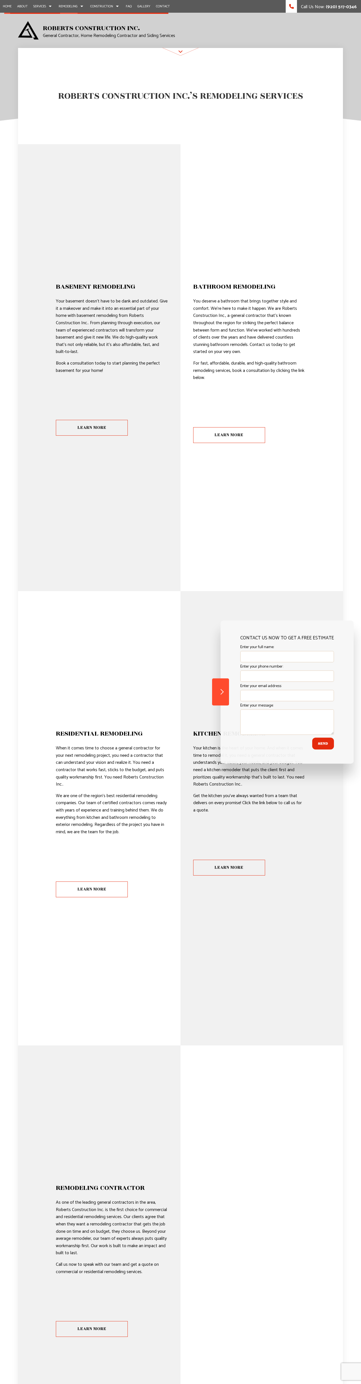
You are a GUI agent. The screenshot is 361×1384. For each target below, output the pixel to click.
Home (7, 6)
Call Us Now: (328, 7)
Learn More (92, 427)
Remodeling (68, 6)
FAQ (129, 6)
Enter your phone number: (261, 667)
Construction (101, 6)
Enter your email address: (261, 686)
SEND (323, 743)
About (22, 6)
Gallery (143, 6)
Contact (163, 6)
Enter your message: (257, 706)
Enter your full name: (257, 647)
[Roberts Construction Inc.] (28, 30)
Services (39, 6)
